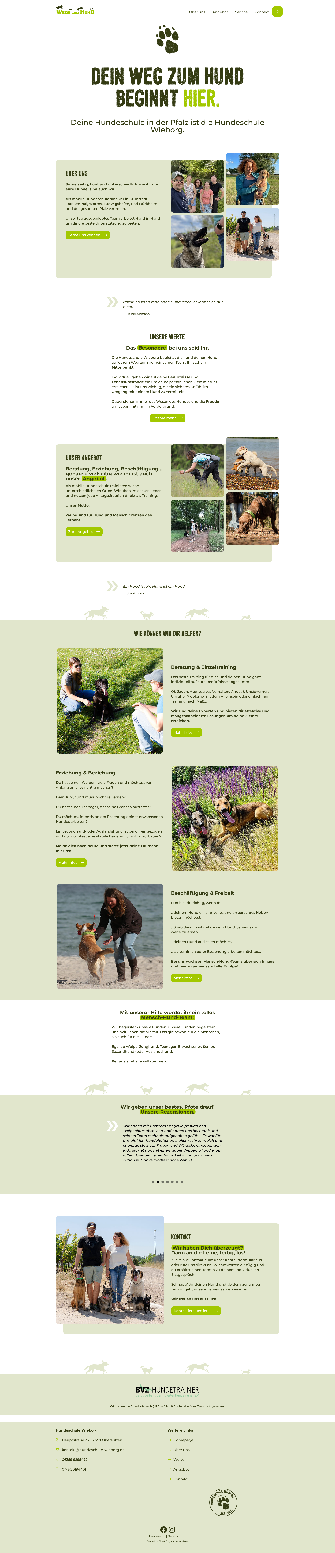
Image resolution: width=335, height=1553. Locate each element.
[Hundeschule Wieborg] (75, 9)
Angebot (181, 1469)
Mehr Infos (183, 732)
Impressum (157, 1536)
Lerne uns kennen (84, 235)
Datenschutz (177, 1536)
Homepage (183, 1440)
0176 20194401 (71, 1469)
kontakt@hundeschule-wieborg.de (93, 1450)
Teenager (90, 807)
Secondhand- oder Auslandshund (92, 831)
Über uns (181, 1450)
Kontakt (180, 1479)
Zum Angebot (80, 532)
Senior (208, 1047)
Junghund (74, 797)
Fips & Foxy (165, 1541)
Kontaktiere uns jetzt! (192, 1311)
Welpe (131, 1047)
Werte (178, 1459)
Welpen (89, 782)
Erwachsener (189, 1047)
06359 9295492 (74, 1459)
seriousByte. (182, 1541)
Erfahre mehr (164, 418)
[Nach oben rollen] (326, 1544)
